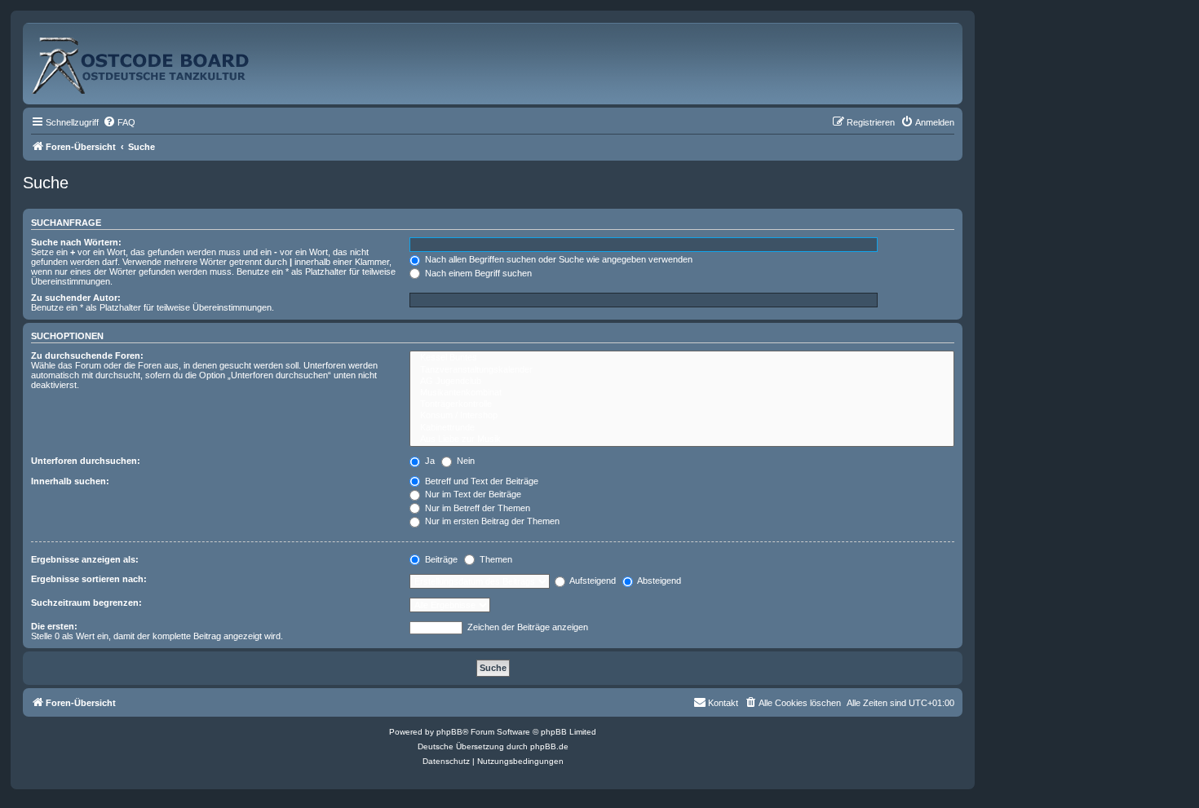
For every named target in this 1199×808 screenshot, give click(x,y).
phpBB (449, 731)
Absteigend (658, 580)
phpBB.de (549, 746)
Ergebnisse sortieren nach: (89, 579)
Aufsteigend (592, 580)
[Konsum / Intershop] (682, 416)
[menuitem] (119, 122)
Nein (464, 461)
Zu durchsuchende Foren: (87, 355)
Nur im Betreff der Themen (476, 508)
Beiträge (440, 559)
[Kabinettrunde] (682, 428)
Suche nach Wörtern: (76, 242)
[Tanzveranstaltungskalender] (682, 370)
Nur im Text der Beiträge (472, 494)
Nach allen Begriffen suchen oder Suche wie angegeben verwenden (557, 259)
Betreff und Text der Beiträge (480, 481)
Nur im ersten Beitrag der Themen (491, 521)
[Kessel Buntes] (682, 358)
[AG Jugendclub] (682, 381)
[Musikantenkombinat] (682, 393)
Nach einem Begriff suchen (477, 273)
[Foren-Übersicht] (158, 59)
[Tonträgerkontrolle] (682, 404)
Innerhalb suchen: (70, 481)
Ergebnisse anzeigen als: (85, 559)
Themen (494, 559)
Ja (429, 461)
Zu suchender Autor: (76, 297)
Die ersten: (54, 626)
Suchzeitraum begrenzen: (86, 602)
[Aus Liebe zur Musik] (682, 439)
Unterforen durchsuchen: (85, 461)
